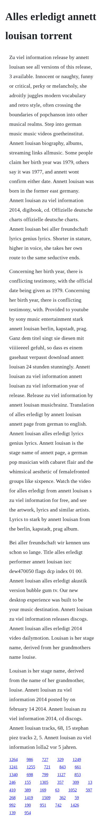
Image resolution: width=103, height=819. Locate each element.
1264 (13, 759)
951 (43, 805)
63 (57, 790)
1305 (44, 782)
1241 (13, 767)
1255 (31, 767)
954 (28, 813)
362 (62, 797)
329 (60, 759)
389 (28, 790)
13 (90, 782)
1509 (46, 797)
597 (89, 790)
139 (12, 813)
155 (28, 782)
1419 (29, 797)
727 (45, 759)
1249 (77, 759)
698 (30, 774)
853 (77, 774)
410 (12, 790)
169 (43, 790)
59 (77, 797)
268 (12, 797)
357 (60, 782)
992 (12, 805)
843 (62, 767)
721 (47, 767)
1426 (75, 805)
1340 (13, 774)
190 (28, 805)
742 (58, 805)
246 (12, 782)
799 (45, 774)
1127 (61, 774)
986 (30, 759)
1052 (72, 790)
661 (78, 767)
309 (76, 782)
